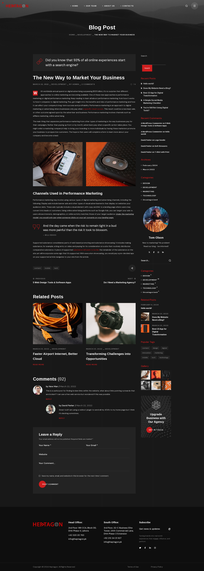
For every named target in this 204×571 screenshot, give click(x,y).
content (37, 268)
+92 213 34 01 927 (112, 538)
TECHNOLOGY (149, 196)
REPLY (49, 399)
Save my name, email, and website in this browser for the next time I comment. (75, 476)
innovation (146, 353)
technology (163, 357)
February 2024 (150, 165)
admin (75, 84)
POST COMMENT (50, 484)
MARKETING (148, 191)
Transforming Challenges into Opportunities (108, 356)
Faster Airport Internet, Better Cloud (55, 356)
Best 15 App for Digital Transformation (153, 94)
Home (72, 35)
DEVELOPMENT (84, 35)
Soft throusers (161, 146)
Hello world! (148, 84)
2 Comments (88, 84)
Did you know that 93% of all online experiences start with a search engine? (85, 62)
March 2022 (149, 169)
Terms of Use (133, 567)
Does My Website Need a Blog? (157, 88)
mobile (47, 268)
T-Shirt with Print (162, 152)
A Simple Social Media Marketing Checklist (153, 101)
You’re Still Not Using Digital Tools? (155, 109)
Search (144, 56)
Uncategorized (150, 200)
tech (56, 268)
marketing (159, 353)
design (155, 348)
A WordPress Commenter (151, 132)
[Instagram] (155, 548)
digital (164, 348)
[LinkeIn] (150, 548)
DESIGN (146, 183)
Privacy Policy (157, 567)
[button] (186, 6)
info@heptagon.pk (77, 539)
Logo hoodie (160, 140)
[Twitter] (140, 548)
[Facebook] (145, 548)
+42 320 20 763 (76, 535)
